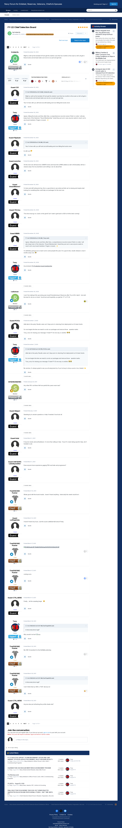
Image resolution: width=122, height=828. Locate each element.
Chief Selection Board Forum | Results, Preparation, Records (37, 796)
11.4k (15, 130)
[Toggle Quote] (26, 92)
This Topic (108, 10)
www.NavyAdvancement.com (61, 823)
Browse (8, 10)
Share (71, 33)
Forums (7, 15)
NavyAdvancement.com (37, 10)
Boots (56, 825)
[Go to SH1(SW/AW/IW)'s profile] (15, 388)
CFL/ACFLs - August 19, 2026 (16, 783)
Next (25, 47)
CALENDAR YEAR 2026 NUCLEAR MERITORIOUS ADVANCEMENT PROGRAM (29, 768)
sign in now (46, 732)
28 (16, 309)
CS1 (44, 142)
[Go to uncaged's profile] (39, 81)
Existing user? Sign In (100, 4)
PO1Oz (45, 349)
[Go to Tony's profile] (32, 81)
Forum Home (61, 822)
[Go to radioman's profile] (15, 298)
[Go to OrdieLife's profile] (10, 33)
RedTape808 (47, 625)
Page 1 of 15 (36, 47)
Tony (15, 112)
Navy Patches (63, 825)
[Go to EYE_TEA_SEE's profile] (53, 81)
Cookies (70, 814)
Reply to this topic (80, 40)
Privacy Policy (53, 814)
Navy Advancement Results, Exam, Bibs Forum (33, 769)
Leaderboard (24, 10)
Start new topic (63, 40)
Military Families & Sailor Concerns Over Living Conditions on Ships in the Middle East (105, 55)
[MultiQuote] (25, 64)
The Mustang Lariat (13, 775)
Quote (29, 64)
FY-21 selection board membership (42, 266)
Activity (16, 10)
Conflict (109, 64)
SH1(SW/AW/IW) (14, 382)
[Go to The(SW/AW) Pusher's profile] (46, 81)
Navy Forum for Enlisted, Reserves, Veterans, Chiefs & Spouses (33, 4)
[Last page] (29, 47)
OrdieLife (17, 32)
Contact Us (62, 814)
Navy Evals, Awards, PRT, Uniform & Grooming (33, 785)
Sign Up (114, 4)
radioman (15, 292)
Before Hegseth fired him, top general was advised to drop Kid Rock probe (104, 33)
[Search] (116, 10)
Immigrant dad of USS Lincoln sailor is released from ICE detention (105, 71)
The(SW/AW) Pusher (15, 492)
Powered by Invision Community (61, 818)
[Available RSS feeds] (116, 804)
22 (16, 511)
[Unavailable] (41, 547)
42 (16, 70)
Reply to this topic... (23, 739)
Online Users (16, 15)
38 (16, 400)
